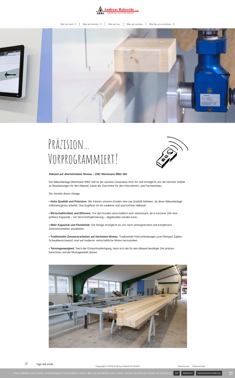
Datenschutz (198, 366)
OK (176, 373)
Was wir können (91, 24)
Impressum (183, 366)
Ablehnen (188, 373)
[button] (10, 75)
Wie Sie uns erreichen (160, 24)
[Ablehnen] (231, 373)
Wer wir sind (67, 24)
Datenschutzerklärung (209, 373)
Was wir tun (114, 24)
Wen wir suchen (134, 24)
